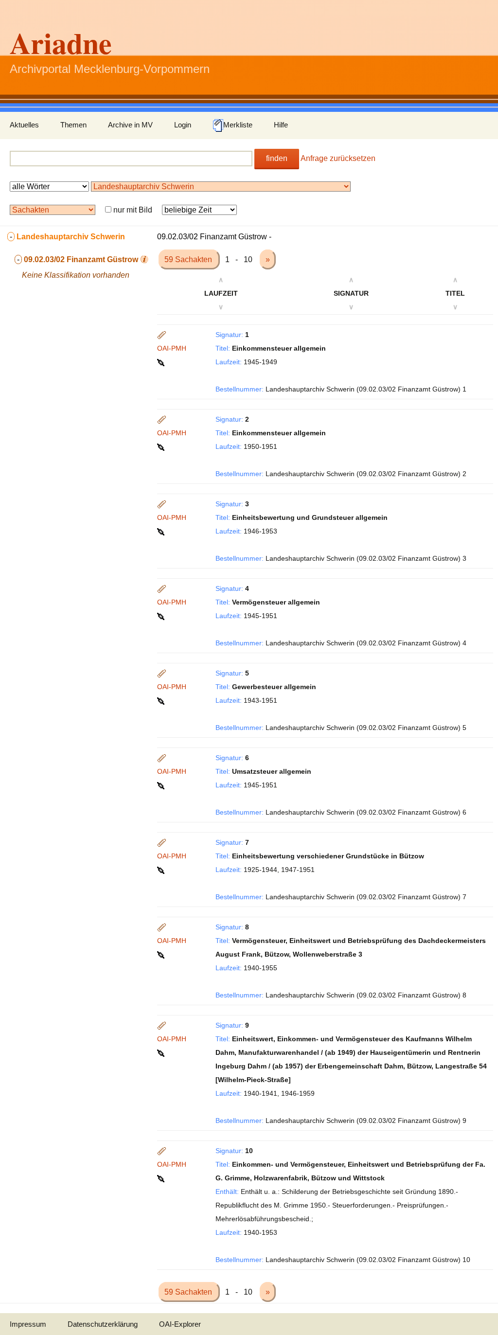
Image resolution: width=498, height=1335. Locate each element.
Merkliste (237, 125)
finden (276, 158)
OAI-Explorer (180, 1324)
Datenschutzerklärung (103, 1324)
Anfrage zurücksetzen (338, 158)
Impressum (28, 1324)
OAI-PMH (171, 348)
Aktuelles (24, 125)
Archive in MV (130, 125)
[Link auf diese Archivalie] (161, 362)
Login (182, 125)
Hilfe (281, 125)
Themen (73, 125)
